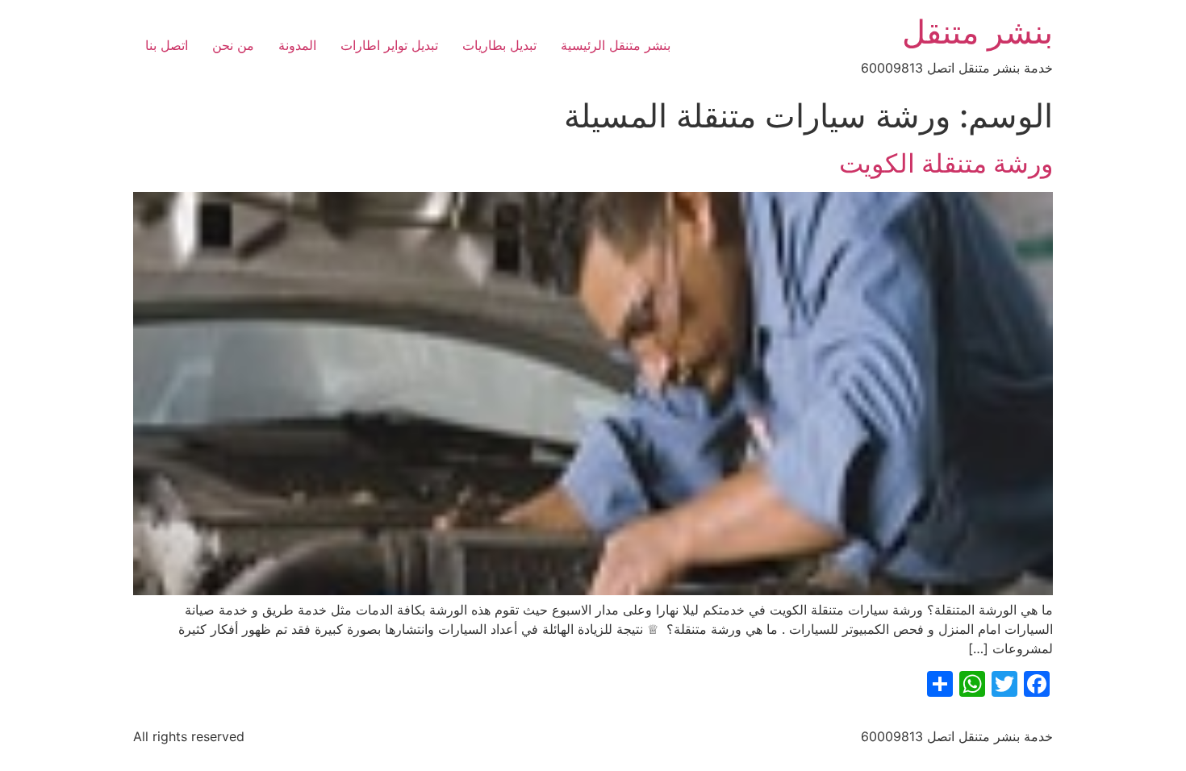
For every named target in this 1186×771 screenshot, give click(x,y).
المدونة (297, 45)
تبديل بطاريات (499, 45)
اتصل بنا (166, 45)
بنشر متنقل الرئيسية (615, 45)
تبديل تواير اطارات (389, 45)
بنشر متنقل (977, 32)
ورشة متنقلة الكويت (946, 163)
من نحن (233, 45)
